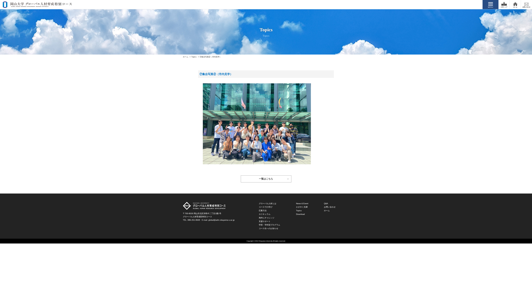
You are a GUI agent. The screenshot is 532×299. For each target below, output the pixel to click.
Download (300, 214)
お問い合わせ (330, 207)
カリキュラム (264, 214)
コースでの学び (265, 207)
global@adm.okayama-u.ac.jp (221, 220)
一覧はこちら (266, 178)
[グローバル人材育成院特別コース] (37, 6)
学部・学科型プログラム (269, 225)
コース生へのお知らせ (268, 228)
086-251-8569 (194, 220)
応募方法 (263, 210)
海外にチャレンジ (266, 218)
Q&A (326, 203)
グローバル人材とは (267, 203)
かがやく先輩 (302, 207)
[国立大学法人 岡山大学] (504, 4)
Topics (194, 57)
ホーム (185, 57)
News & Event (302, 203)
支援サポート (264, 221)
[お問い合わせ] (526, 4)
